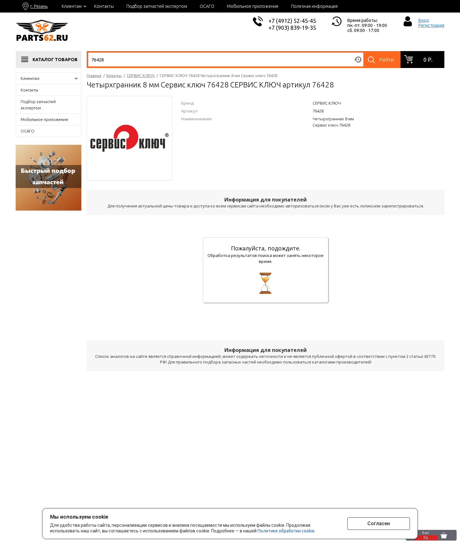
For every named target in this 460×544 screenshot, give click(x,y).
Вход (423, 20)
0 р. (427, 59)
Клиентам (72, 6)
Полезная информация (314, 6)
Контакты (104, 6)
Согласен (378, 523)
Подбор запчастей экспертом (156, 6)
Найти (386, 59)
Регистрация (431, 25)
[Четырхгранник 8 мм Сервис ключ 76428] (129, 137)
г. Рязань (39, 6)
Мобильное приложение (253, 6)
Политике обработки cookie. (286, 530)
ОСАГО (207, 6)
